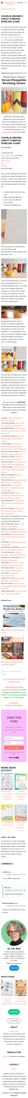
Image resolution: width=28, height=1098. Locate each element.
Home (3, 9)
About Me (14, 968)
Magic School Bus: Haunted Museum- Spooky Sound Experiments (12, 511)
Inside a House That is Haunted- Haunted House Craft (12, 503)
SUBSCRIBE (14, 1012)
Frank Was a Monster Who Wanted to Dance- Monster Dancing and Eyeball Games (13, 446)
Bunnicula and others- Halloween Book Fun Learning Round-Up (14, 586)
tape (2, 163)
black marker (5, 160)
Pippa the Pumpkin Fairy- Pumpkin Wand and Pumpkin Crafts (13, 536)
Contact (14, 1068)
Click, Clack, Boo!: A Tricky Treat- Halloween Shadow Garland (13, 469)
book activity (11, 9)
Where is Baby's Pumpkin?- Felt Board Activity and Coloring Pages (12, 487)
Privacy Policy (14, 1031)
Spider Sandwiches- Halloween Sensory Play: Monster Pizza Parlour (12, 495)
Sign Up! (6, 1056)
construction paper (7, 155)
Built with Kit (14, 757)
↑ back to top (14, 1021)
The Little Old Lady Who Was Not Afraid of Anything (12, 438)
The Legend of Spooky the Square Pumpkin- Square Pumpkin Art (13, 430)
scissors (4, 166)
